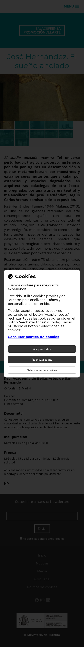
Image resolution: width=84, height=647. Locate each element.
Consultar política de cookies (33, 337)
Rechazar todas (42, 359)
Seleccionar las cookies (42, 370)
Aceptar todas (42, 349)
